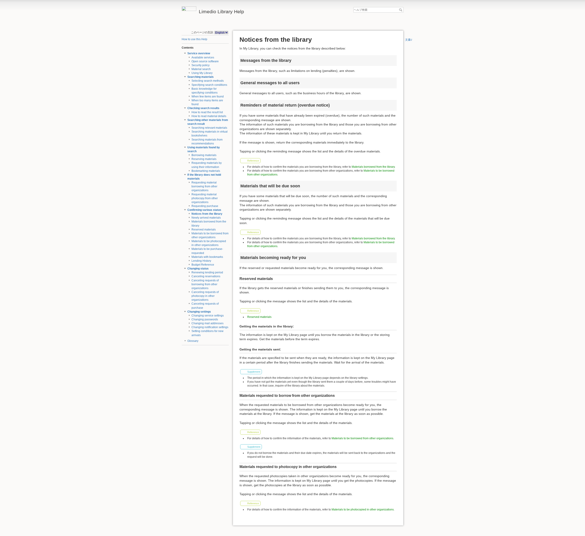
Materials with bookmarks (207, 257)
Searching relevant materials (209, 127)
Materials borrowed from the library (373, 166)
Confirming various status (204, 210)
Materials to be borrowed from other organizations (362, 438)
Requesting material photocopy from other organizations (204, 198)
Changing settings (199, 311)
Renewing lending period (207, 272)
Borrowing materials (203, 155)
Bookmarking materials (205, 171)
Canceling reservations (205, 276)
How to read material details (208, 116)
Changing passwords (204, 319)
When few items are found (207, 96)
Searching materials (200, 76)
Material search (201, 69)
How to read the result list (207, 112)
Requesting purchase (204, 206)
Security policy (200, 65)
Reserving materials (203, 159)
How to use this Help (194, 39)
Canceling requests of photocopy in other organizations (205, 295)
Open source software (205, 61)
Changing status (198, 268)
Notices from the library (206, 213)
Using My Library (202, 73)
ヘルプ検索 (401, 9)
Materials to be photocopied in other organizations (363, 509)
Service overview (198, 53)
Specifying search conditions (209, 84)
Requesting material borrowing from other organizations (204, 186)
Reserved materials (203, 229)
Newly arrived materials (206, 217)
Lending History (201, 260)
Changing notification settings (209, 327)
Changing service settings (207, 315)
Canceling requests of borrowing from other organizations (205, 284)
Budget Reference (202, 264)
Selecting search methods (207, 80)
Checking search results (203, 108)
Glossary (192, 341)
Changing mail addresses (207, 323)
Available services (202, 57)
